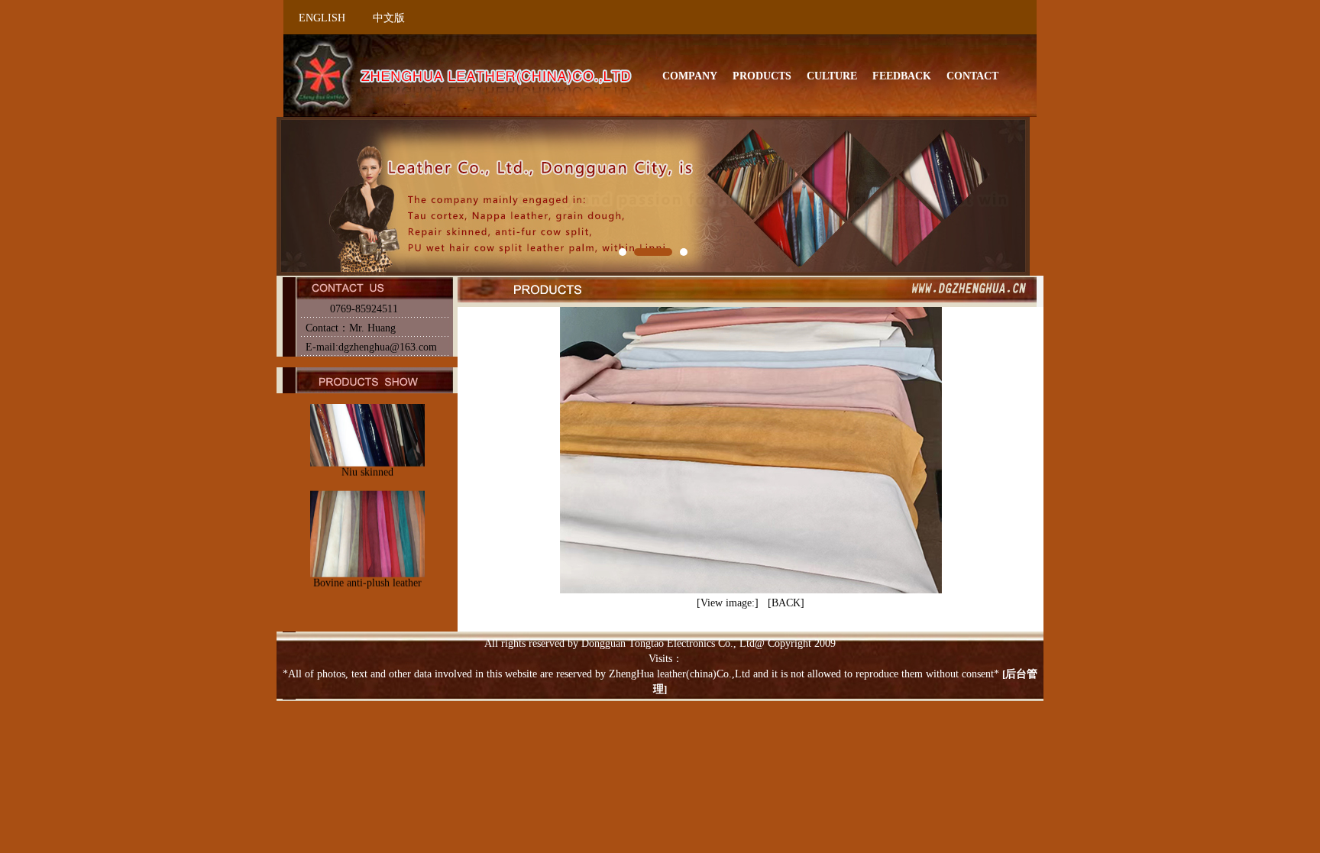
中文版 (389, 18)
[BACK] (786, 603)
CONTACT (972, 76)
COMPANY (689, 76)
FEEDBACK (901, 76)
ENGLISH (322, 18)
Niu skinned (367, 438)
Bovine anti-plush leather (366, 548)
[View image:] (728, 603)
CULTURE (832, 76)
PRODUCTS (762, 76)
